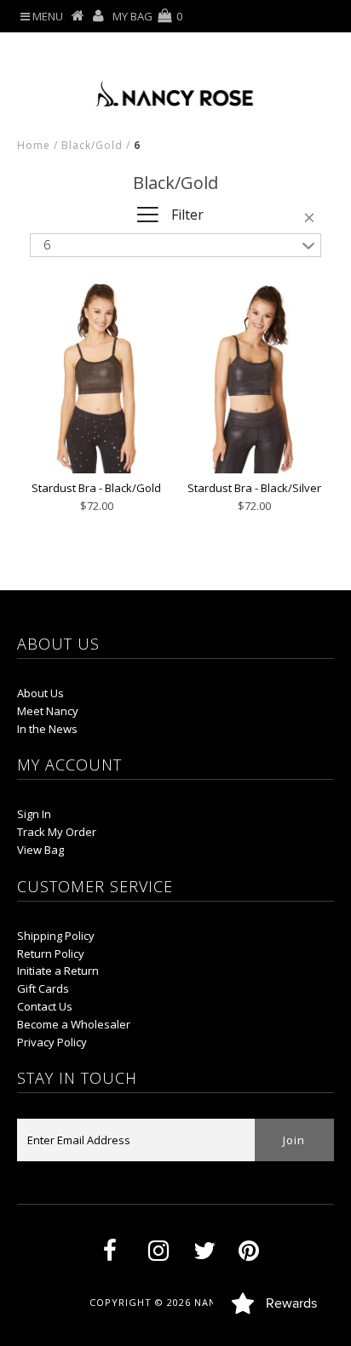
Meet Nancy (47, 711)
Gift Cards (43, 988)
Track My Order (56, 831)
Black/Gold (92, 145)
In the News (47, 728)
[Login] (98, 16)
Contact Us (44, 1006)
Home (33, 145)
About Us (40, 693)
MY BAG (147, 16)
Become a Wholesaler (73, 1024)
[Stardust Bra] (96, 378)
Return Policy (50, 953)
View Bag (40, 849)
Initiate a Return (58, 970)
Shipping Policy (56, 935)
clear (312, 220)
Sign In (34, 814)
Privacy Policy (52, 1042)
